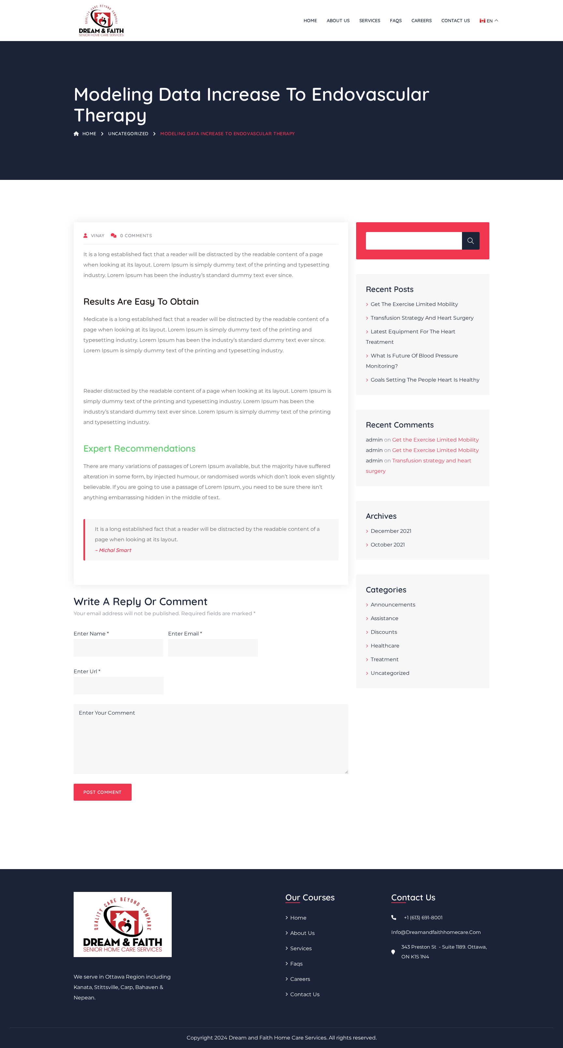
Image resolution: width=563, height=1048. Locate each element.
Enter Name (91, 634)
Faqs (396, 20)
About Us (338, 20)
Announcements (393, 605)
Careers (421, 20)
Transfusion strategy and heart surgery (422, 318)
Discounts (384, 632)
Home (310, 20)
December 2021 (391, 531)
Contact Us (455, 20)
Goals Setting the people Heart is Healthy (425, 380)
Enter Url (87, 671)
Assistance (384, 618)
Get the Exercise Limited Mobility (414, 304)
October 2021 (388, 545)
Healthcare (385, 646)
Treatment (385, 659)
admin (374, 440)
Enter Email (185, 634)
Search (471, 241)
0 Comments (136, 236)
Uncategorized (128, 134)
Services (369, 20)
